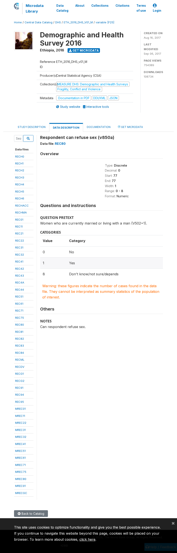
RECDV (19, 366)
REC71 (19, 310)
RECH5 (19, 191)
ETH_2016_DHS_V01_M (78, 22)
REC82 (19, 338)
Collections (100, 5)
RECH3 (19, 177)
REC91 (19, 387)
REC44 (19, 289)
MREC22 (20, 422)
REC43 (19, 275)
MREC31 (20, 430)
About (79, 5)
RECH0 (19, 156)
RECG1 (19, 373)
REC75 (19, 317)
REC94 (19, 394)
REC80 (19, 324)
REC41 (19, 261)
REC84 (19, 352)
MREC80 (20, 479)
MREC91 (20, 486)
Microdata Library (35, 8)
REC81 (19, 331)
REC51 (19, 296)
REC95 (19, 401)
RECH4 (19, 184)
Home (18, 22)
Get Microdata (85, 50)
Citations (122, 5)
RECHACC (22, 205)
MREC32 (20, 436)
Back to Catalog (32, 513)
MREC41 (20, 444)
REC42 (19, 268)
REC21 (19, 233)
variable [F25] (105, 22)
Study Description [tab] (32, 127)
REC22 (19, 240)
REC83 (19, 345)
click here (87, 539)
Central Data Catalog (38, 22)
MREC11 (20, 416)
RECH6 (19, 198)
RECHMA (21, 212)
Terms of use (141, 8)
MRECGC (21, 493)
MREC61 (20, 457)
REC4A (19, 282)
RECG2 (19, 380)
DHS (58, 22)
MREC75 (20, 471)
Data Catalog (62, 8)
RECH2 (19, 170)
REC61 (19, 303)
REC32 (19, 254)
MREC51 (20, 451)
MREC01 (20, 408)
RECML (19, 359)
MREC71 (20, 465)
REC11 (19, 226)
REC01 (19, 219)
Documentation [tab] (99, 127)
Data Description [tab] (66, 127)
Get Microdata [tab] (131, 127)
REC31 (19, 247)
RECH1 (19, 163)
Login (157, 10)
